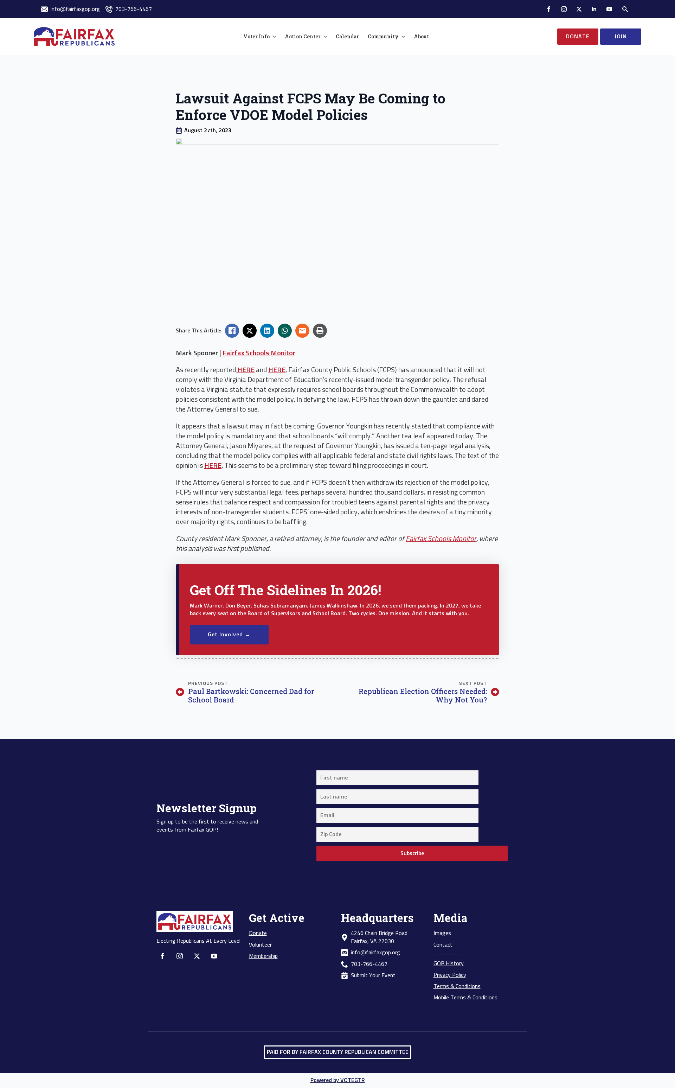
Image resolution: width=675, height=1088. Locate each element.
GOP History (448, 963)
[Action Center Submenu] (324, 36)
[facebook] (549, 9)
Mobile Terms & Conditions (465, 997)
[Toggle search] (625, 9)
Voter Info (256, 36)
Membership (263, 956)
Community (383, 36)
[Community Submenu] (402, 36)
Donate (258, 933)
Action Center (303, 36)
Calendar (347, 36)
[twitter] (579, 9)
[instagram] (564, 9)
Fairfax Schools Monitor (259, 353)
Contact (442, 945)
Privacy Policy (449, 975)
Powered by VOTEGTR (337, 1080)
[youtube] (609, 9)
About (421, 36)
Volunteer (260, 945)
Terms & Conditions (457, 986)
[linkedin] (594, 9)
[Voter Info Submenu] (273, 36)
